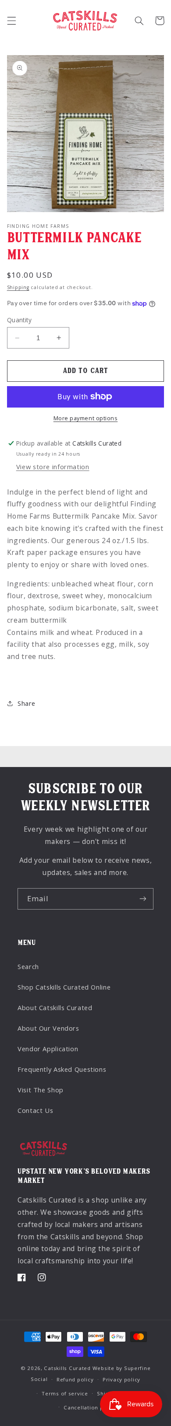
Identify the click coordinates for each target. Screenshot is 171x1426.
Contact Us (35, 1110)
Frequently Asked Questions (62, 1069)
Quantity (19, 320)
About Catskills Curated (55, 1007)
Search (28, 966)
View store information (52, 466)
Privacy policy (121, 1379)
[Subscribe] (143, 899)
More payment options (85, 418)
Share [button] (27, 703)
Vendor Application (48, 1048)
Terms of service (65, 1393)
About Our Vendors (48, 1028)
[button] (11, 20)
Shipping (18, 287)
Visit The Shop (41, 1089)
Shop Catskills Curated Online (64, 987)
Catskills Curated (67, 1368)
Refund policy (75, 1379)
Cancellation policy (90, 1407)
